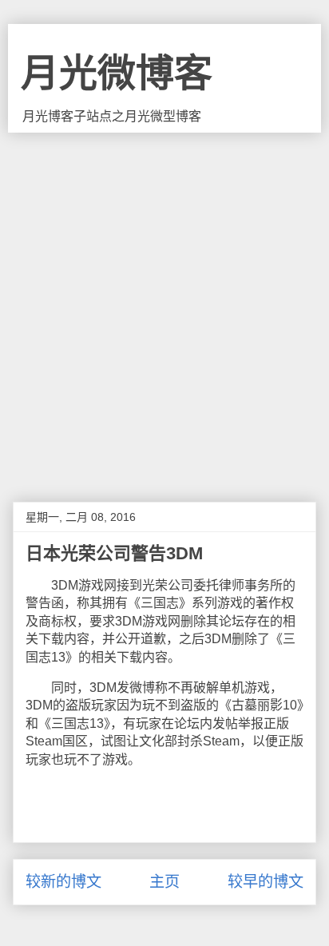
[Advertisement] (164, 305)
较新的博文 (63, 881)
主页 (164, 881)
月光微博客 (116, 73)
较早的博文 (265, 881)
